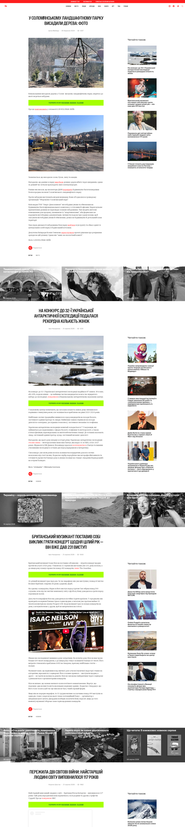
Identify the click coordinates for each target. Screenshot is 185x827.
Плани (126, 6)
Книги (106, 6)
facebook (73, 103)
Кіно (99, 6)
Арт (113, 6)
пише (76, 568)
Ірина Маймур (53, 30)
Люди (84, 6)
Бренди (92, 6)
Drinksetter (75, 1)
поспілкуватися (79, 445)
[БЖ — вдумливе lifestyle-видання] (14, 6)
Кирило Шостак (55, 784)
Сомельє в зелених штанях (105, 1)
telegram (80, 103)
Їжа (119, 6)
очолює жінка (34, 442)
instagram (65, 103)
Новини (68, 6)
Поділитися (37, 248)
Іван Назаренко (54, 328)
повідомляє (47, 798)
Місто (76, 6)
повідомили (53, 397)
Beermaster (87, 1)
